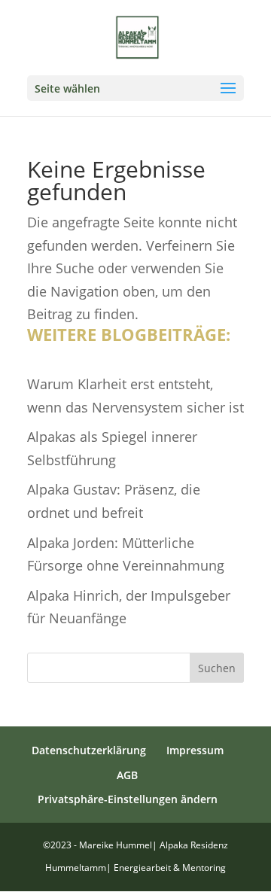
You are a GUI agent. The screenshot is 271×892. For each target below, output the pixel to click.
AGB (127, 775)
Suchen (217, 668)
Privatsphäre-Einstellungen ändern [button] (128, 799)
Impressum (195, 750)
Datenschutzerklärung (89, 750)
